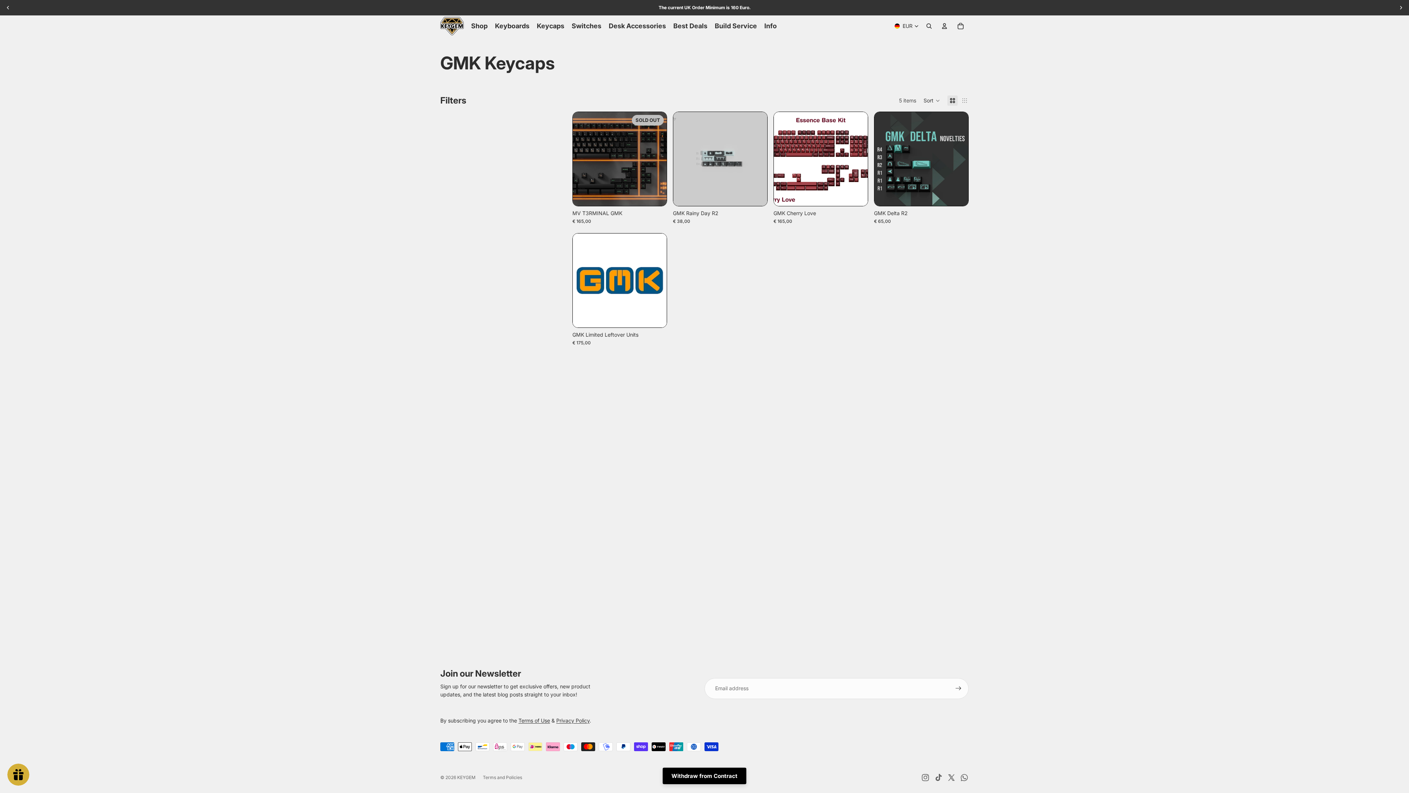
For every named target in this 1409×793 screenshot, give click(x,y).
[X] (951, 777)
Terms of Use (534, 720)
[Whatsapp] (964, 777)
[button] (932, 101)
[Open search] (929, 26)
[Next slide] (656, 159)
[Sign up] (958, 688)
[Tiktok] (938, 777)
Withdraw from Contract (704, 775)
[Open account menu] (944, 26)
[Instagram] (925, 777)
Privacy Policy (573, 720)
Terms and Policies (502, 777)
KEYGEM (466, 777)
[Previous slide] (584, 159)
